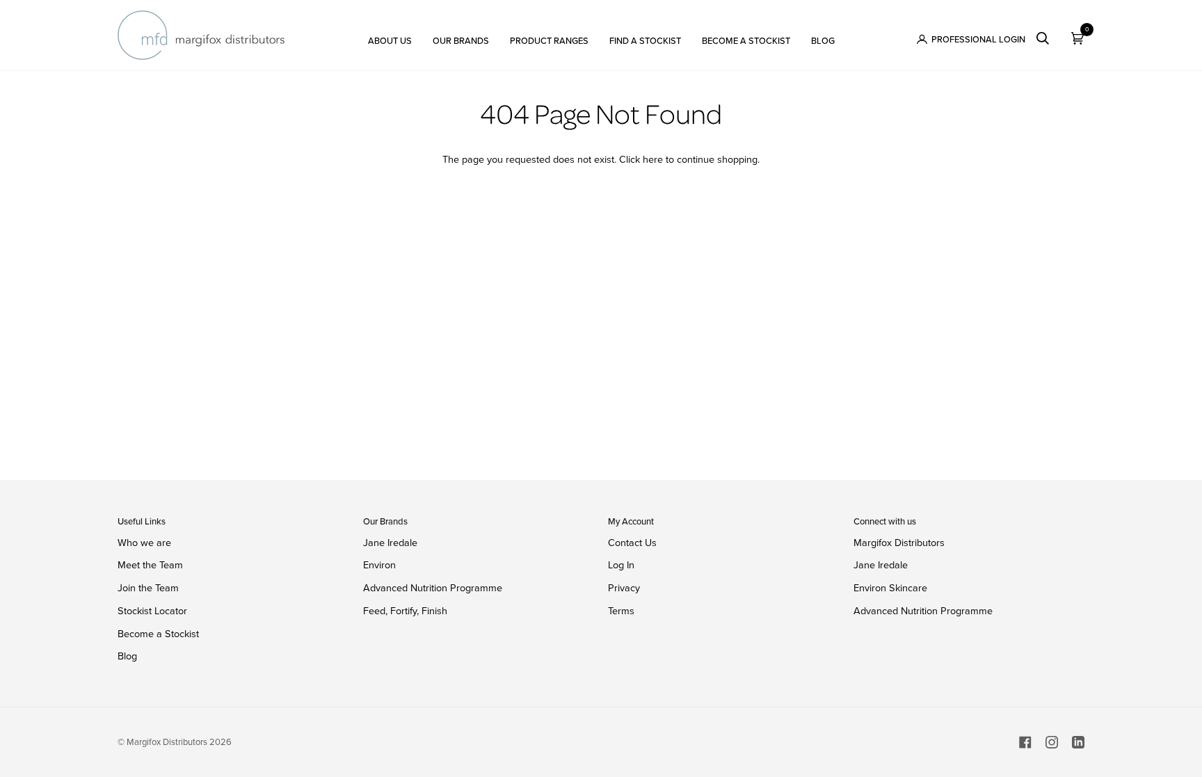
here (653, 159)
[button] (390, 35)
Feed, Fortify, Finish (405, 610)
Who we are (144, 542)
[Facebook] (1025, 742)
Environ (379, 564)
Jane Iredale (390, 542)
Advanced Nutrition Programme (432, 587)
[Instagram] (1051, 742)
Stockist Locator (152, 610)
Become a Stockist (158, 633)
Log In (621, 564)
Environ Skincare (890, 588)
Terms (621, 610)
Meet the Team (150, 564)
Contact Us (632, 542)
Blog (127, 656)
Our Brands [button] (385, 521)
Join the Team (148, 587)
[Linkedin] (1078, 742)
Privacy (624, 587)
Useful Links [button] (142, 521)
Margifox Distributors (899, 543)
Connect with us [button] (885, 521)
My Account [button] (631, 521)
